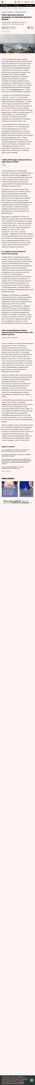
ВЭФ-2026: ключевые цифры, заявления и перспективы (17, 8)
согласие (24, 1079)
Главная (4, 12)
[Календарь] (15, 2)
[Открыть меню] (32, 2)
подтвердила (16, 89)
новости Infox (8, 479)
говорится (24, 175)
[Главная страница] (2, 2)
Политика (10, 12)
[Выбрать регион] (22, 2)
